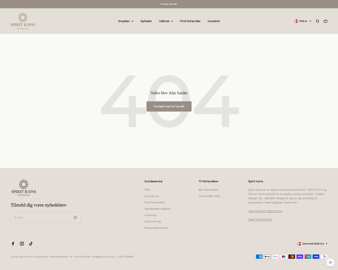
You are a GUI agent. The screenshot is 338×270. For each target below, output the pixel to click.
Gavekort (214, 21)
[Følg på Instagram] (22, 243)
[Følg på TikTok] (31, 243)
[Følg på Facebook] (13, 243)
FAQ (147, 189)
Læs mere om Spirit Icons (265, 211)
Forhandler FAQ (209, 196)
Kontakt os (152, 196)
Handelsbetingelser (158, 208)
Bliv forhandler (208, 189)
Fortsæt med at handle (169, 106)
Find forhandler (190, 21)
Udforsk (164, 21)
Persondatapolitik (156, 227)
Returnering (153, 221)
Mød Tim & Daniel (260, 219)
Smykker (124, 21)
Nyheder (146, 21)
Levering (150, 215)
